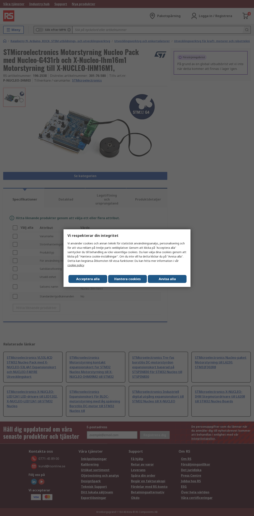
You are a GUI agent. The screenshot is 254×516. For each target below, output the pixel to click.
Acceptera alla (88, 279)
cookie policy (75, 265)
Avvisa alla (167, 279)
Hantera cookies (127, 279)
